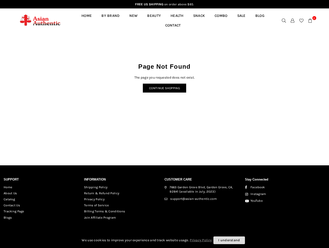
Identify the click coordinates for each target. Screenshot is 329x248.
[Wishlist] (301, 20)
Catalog (9, 199)
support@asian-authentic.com (193, 199)
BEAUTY (154, 15)
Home (86, 15)
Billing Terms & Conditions (104, 211)
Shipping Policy (95, 187)
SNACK (199, 15)
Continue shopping (164, 88)
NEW (133, 15)
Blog (259, 15)
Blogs (8, 217)
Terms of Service (96, 205)
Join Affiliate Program (100, 217)
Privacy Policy (94, 199)
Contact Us (12, 205)
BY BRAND (110, 15)
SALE (241, 15)
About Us (10, 193)
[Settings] (292, 20)
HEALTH (177, 15)
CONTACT (173, 25)
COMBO (221, 15)
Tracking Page (14, 211)
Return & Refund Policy (101, 193)
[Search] (284, 20)
